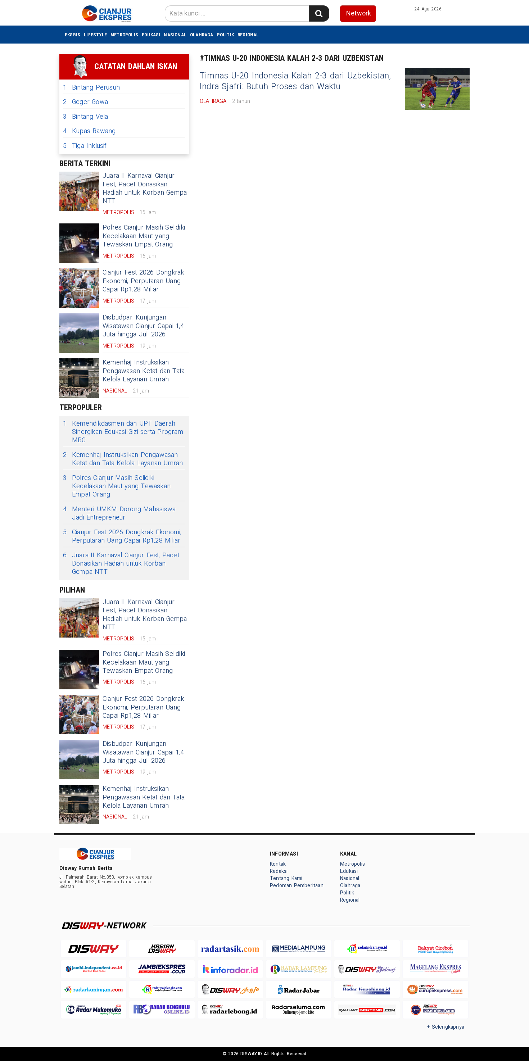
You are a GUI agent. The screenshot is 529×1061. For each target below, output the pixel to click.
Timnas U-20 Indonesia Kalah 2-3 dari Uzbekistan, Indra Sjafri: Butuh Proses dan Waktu (295, 81)
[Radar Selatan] (435, 1010)
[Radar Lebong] (230, 1010)
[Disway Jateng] (367, 969)
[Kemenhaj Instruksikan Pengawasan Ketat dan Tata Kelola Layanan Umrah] (79, 378)
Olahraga (201, 34)
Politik (225, 34)
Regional (248, 34)
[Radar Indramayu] (367, 949)
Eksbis (72, 34)
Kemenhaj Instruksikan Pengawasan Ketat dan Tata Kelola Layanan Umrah (144, 371)
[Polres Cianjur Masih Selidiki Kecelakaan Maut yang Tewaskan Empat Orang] (79, 243)
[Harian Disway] (162, 949)
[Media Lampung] (299, 949)
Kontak (278, 864)
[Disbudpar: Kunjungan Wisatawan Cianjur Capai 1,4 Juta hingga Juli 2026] (79, 333)
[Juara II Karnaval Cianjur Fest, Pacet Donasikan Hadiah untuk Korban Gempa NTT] (79, 191)
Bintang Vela (85, 117)
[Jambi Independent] (93, 969)
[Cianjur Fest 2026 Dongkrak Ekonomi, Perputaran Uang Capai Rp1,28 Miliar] (79, 288)
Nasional (175, 34)
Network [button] (358, 13)
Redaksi (279, 871)
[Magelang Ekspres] (435, 969)
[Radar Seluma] (299, 1010)
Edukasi (151, 34)
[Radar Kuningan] (93, 989)
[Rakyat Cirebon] (435, 949)
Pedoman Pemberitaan (297, 885)
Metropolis (124, 34)
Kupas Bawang (89, 131)
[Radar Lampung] (299, 969)
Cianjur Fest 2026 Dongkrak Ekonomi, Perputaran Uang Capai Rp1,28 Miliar (143, 281)
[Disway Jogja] (230, 989)
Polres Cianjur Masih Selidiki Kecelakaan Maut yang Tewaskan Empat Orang (144, 236)
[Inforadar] (230, 969)
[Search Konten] (319, 13)
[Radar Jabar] (299, 989)
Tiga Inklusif (85, 146)
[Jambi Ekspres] (162, 969)
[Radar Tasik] (230, 949)
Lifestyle (95, 34)
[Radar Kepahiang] (367, 989)
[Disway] (93, 949)
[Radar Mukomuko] (93, 1010)
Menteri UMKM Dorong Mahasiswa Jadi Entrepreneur (119, 513)
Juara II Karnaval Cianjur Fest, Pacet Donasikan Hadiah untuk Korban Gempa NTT (145, 188)
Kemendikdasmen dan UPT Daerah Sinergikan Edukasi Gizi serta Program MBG (123, 432)
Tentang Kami (286, 878)
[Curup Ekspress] (435, 989)
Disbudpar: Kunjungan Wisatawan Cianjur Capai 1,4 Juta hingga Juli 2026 (143, 326)
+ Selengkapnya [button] (445, 1027)
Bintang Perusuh (91, 87)
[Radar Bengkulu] (162, 1010)
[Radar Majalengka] (162, 989)
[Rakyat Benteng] (367, 1010)
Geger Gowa (85, 102)
